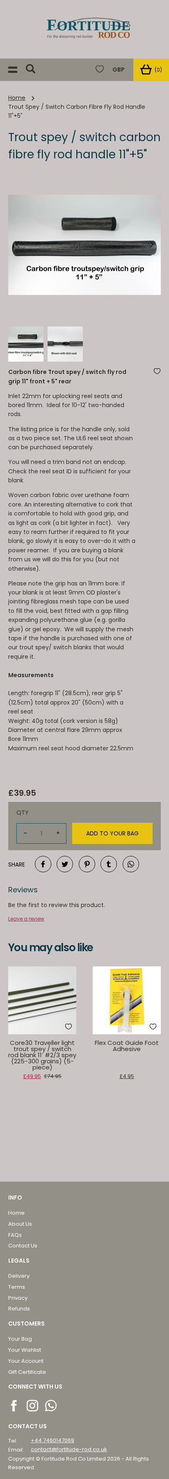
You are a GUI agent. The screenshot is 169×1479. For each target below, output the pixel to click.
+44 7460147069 (52, 1440)
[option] (84, 245)
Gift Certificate (27, 1372)
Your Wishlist (24, 1350)
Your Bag (20, 1339)
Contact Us (22, 1245)
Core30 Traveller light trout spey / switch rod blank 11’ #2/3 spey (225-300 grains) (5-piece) (42, 1055)
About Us (20, 1224)
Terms (16, 1287)
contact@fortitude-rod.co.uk (69, 1449)
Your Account (25, 1361)
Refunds (19, 1308)
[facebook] (14, 1405)
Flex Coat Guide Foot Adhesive (127, 1045)
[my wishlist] (99, 70)
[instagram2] (33, 1405)
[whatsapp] (51, 1405)
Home (16, 98)
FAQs (15, 1235)
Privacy (17, 1298)
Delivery (19, 1276)
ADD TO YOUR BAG (112, 833)
